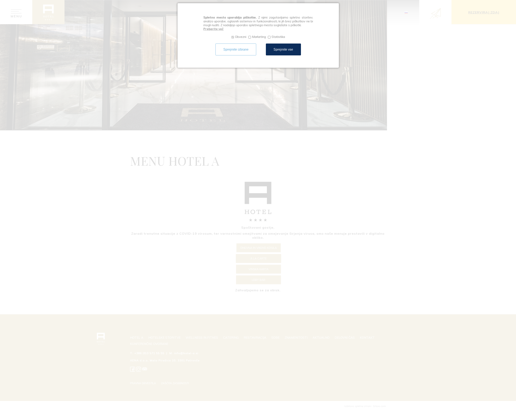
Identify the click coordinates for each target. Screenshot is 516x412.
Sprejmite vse (283, 49)
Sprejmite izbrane (236, 49)
